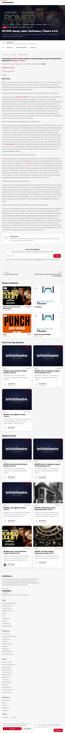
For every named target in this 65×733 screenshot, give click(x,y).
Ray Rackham (14, 236)
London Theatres (6, 667)
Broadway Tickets (6, 626)
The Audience (38, 307)
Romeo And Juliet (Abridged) (42, 334)
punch (28, 161)
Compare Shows (6, 692)
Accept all (12, 728)
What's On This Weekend (8, 664)
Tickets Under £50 (7, 674)
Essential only (27, 728)
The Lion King (5, 634)
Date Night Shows (7, 687)
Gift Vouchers (5, 708)
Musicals (4, 613)
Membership (5, 710)
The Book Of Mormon (7, 654)
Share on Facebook (21, 47)
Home (3, 24)
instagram (5, 717)
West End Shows (6, 608)
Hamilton (4, 641)
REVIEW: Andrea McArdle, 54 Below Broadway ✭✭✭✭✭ (15, 372)
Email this (33, 47)
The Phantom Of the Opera (9, 636)
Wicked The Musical (7, 644)
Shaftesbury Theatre (18, 60)
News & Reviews (11, 24)
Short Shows (5, 684)
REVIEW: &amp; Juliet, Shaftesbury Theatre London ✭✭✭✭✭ (15, 552)
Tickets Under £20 (7, 669)
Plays (5, 288)
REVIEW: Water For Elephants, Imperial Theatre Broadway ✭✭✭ (47, 372)
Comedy (4, 621)
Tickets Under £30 (7, 672)
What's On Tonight (7, 662)
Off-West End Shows (7, 611)
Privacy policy (38, 259)
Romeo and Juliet (21, 97)
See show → (58, 730)
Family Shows (5, 618)
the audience (11, 144)
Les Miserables (6, 639)
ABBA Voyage (5, 649)
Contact (4, 705)
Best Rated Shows (7, 682)
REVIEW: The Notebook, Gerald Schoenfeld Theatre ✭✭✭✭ (45, 508)
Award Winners (6, 623)
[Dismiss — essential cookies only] (32, 723)
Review (20, 24)
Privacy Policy (51, 725)
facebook (13, 717)
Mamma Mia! (5, 646)
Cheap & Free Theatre (8, 690)
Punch (5, 334)
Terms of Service (42, 725)
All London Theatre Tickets (9, 603)
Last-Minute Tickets (7, 605)
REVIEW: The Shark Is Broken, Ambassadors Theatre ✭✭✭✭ (44, 552)
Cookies (58, 725)
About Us (4, 703)
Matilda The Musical (7, 651)
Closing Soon (5, 679)
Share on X (10, 47)
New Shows (5, 677)
